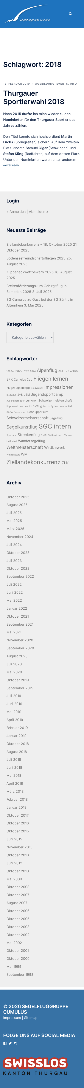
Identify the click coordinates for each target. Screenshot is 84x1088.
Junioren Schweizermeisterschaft (49, 400)
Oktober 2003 (18, 927)
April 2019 (14, 720)
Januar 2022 (16, 608)
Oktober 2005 (18, 919)
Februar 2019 (17, 728)
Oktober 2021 (17, 616)
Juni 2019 (14, 704)
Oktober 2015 (17, 831)
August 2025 (17, 505)
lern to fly (48, 406)
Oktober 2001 (17, 950)
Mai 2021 (13, 632)
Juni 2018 (14, 767)
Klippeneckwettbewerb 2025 (30, 272)
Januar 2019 (16, 736)
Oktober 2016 (17, 823)
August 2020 (17, 656)
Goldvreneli (37, 388)
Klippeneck (12, 406)
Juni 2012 (14, 863)
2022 (18, 371)
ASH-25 (63, 371)
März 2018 (15, 791)
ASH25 (74, 371)
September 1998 (19, 974)
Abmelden (37, 211)
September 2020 (20, 648)
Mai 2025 (14, 521)
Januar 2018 (16, 807)
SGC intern (55, 426)
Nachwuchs (60, 406)
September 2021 (19, 624)
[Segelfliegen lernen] (27, 13)
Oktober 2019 (17, 680)
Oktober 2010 (17, 871)
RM (70, 406)
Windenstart (13, 454)
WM (24, 454)
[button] (70, 14)
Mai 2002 (14, 943)
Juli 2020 (14, 664)
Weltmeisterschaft (24, 447)
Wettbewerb (54, 447)
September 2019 (19, 688)
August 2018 (16, 752)
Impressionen (59, 387)
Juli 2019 (13, 696)
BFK (9, 379)
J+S (20, 394)
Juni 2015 (14, 839)
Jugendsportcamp (47, 394)
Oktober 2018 (17, 744)
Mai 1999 (13, 966)
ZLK (65, 462)
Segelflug (56, 418)
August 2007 (16, 903)
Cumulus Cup (23, 379)
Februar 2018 (17, 799)
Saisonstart (20, 412)
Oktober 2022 (18, 568)
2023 (26, 371)
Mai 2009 (14, 879)
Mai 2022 (14, 600)
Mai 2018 (13, 775)
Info (73, 83)
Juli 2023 (14, 560)
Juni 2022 (14, 592)
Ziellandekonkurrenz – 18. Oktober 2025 (39, 244)
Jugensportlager (15, 400)
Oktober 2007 (17, 895)
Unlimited (11, 441)
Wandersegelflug (31, 441)
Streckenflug (29, 434)
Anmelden (17, 211)
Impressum (12, 1017)
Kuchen (24, 406)
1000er (10, 371)
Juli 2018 (13, 759)
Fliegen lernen (50, 378)
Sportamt (11, 435)
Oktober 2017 (17, 815)
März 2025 (15, 529)
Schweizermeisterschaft (27, 418)
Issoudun (11, 395)
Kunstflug (35, 406)
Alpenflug (47, 370)
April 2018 (14, 783)
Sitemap (30, 1017)
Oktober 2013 (17, 855)
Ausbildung (44, 83)
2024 (33, 371)
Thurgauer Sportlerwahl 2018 (33, 97)
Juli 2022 (14, 584)
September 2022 (20, 576)
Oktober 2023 (18, 552)
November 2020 (19, 640)
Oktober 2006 (18, 911)
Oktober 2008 (18, 887)
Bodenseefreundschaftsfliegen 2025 (35, 258)
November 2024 (19, 537)
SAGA (9, 412)
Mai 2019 (13, 712)
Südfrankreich (55, 435)
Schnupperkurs (37, 412)
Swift (44, 435)
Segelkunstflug (22, 427)
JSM (27, 394)
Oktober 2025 (18, 497)
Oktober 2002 (18, 935)
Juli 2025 (14, 513)
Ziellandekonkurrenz (33, 462)
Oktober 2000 (18, 958)
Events (62, 83)
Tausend (68, 435)
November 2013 (19, 847)
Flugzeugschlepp (18, 387)
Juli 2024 (14, 544)
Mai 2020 (14, 672)
